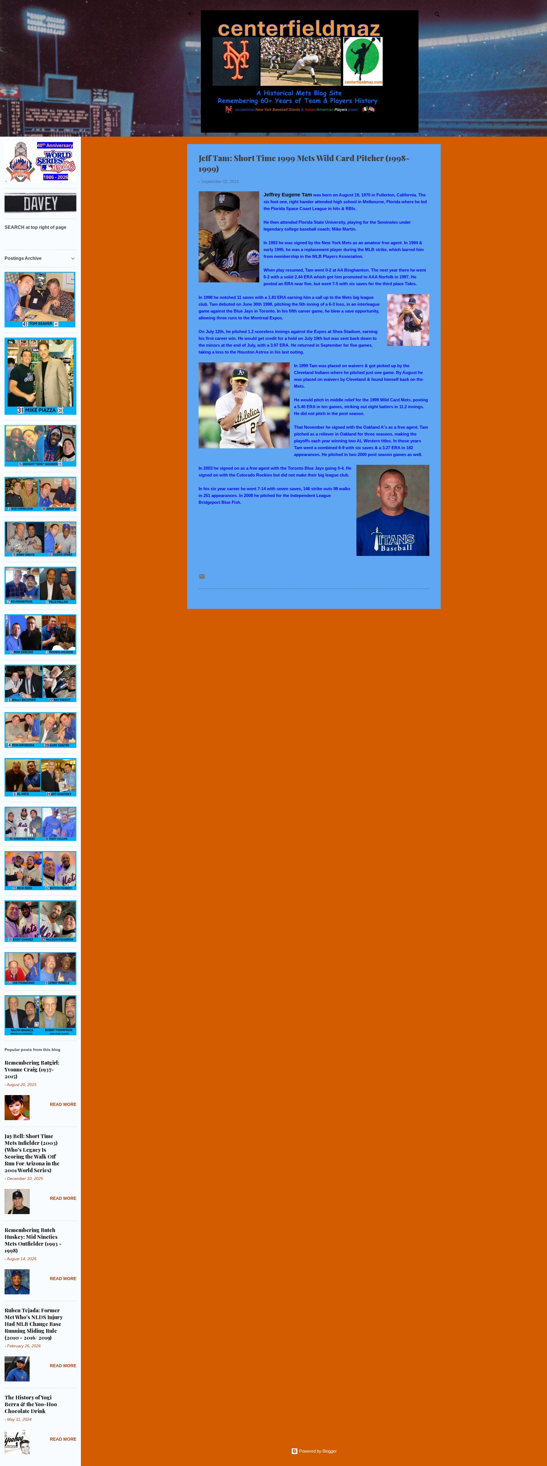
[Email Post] (202, 578)
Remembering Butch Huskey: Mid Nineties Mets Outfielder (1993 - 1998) (33, 1240)
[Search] (437, 15)
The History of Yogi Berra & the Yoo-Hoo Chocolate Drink (31, 1404)
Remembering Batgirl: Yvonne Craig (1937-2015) (32, 1069)
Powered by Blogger (317, 1451)
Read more (63, 1104)
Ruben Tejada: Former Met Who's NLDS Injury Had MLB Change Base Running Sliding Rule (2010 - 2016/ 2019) (33, 1324)
